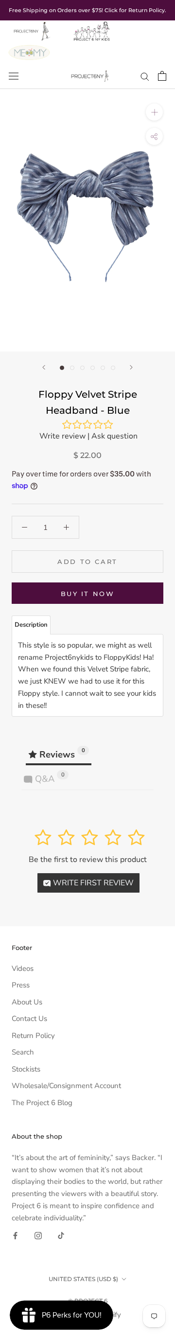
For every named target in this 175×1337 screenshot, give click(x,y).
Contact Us (29, 1018)
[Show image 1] (62, 368)
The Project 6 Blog (42, 1103)
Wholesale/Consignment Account (66, 1086)
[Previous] (43, 367)
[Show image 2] (72, 368)
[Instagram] (38, 1235)
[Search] (144, 76)
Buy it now (88, 594)
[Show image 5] (103, 368)
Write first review (92, 883)
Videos (23, 968)
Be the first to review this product (88, 859)
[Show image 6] (113, 368)
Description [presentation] (31, 624)
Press (21, 985)
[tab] (31, 625)
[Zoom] (154, 112)
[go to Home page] (31, 26)
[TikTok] (61, 1235)
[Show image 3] (82, 368)
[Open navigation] (13, 76)
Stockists (26, 1069)
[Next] (131, 367)
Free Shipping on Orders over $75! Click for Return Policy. (87, 10)
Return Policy (33, 1035)
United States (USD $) (83, 1279)
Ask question (114, 436)
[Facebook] (15, 1235)
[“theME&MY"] (29, 48)
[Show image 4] (92, 368)
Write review (62, 436)
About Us (27, 1002)
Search (23, 1052)
